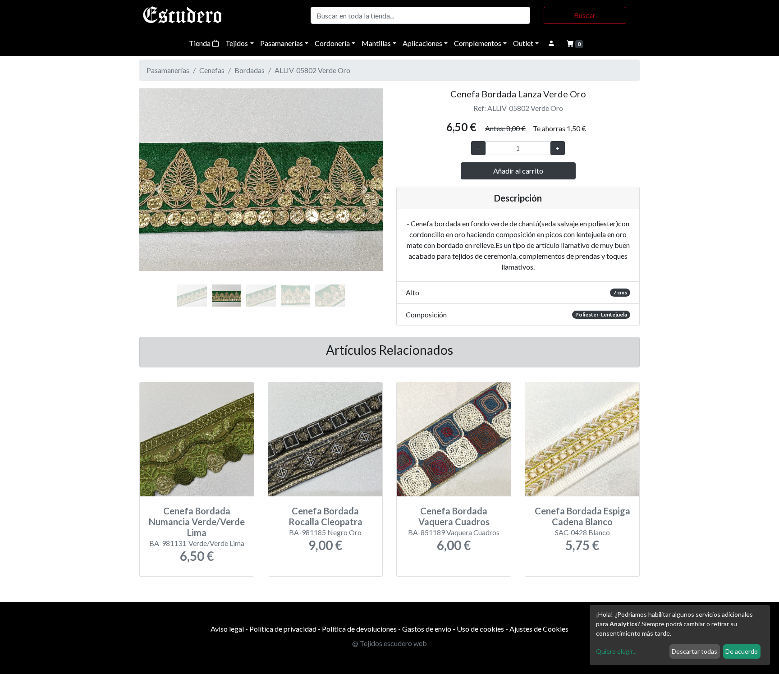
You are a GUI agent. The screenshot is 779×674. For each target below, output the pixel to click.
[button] (157, 189)
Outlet (523, 43)
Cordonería (332, 43)
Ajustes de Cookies (538, 628)
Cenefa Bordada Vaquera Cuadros (454, 516)
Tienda (200, 43)
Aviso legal (227, 628)
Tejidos (236, 43)
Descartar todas (694, 651)
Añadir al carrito (518, 170)
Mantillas (376, 43)
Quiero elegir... (616, 651)
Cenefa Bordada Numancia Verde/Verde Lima (197, 521)
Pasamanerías (281, 43)
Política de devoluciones (359, 628)
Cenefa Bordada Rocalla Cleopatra (325, 516)
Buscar (585, 15)
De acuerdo (741, 651)
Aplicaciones (422, 43)
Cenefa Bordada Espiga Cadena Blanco (582, 516)
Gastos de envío (426, 628)
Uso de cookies (480, 628)
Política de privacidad (282, 628)
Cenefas (212, 70)
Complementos (477, 43)
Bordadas (249, 70)
